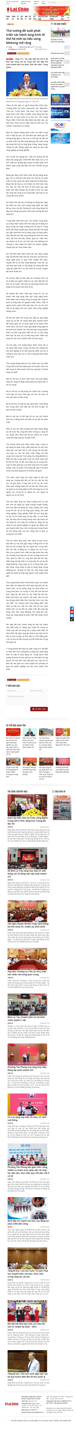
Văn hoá (21, 17)
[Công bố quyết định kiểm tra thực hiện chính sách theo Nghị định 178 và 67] (63, 732)
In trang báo (12, 53)
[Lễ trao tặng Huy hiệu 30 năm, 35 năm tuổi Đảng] (27, 1104)
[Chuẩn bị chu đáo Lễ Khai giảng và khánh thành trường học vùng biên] (13, 762)
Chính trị (13, 17)
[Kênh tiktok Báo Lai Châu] (72, 619)
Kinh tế (26, 17)
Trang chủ (8, 17)
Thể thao (34, 17)
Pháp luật (62, 17)
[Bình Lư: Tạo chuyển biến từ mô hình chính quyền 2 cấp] (27, 1005)
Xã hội (18, 17)
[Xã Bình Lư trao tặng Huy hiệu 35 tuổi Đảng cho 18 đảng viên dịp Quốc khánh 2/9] (27, 858)
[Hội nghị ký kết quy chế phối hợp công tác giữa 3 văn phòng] (30, 762)
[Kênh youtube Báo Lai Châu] (72, 612)
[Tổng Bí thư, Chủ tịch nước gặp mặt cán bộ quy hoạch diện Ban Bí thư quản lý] (27, 1361)
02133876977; (33, 1410)
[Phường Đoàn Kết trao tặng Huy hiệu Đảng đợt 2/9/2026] (63, 762)
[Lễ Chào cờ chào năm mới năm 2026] (60, 32)
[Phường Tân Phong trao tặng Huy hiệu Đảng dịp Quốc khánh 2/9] (27, 1054)
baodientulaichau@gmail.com (35, 1412)
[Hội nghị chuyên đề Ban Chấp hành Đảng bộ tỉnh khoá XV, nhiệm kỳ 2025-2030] (27, 911)
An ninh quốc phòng (54, 17)
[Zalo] (72, 616)
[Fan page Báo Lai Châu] (72, 608)
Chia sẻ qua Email (24, 53)
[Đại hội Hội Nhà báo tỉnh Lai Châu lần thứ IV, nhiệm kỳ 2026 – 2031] (27, 1311)
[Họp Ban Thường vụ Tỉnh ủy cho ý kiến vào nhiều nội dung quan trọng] (27, 959)
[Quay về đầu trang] (72, 1439)
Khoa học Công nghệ (43, 17)
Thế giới (30, 17)
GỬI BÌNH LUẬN (40, 709)
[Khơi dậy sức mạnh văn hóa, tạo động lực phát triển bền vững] (27, 1208)
